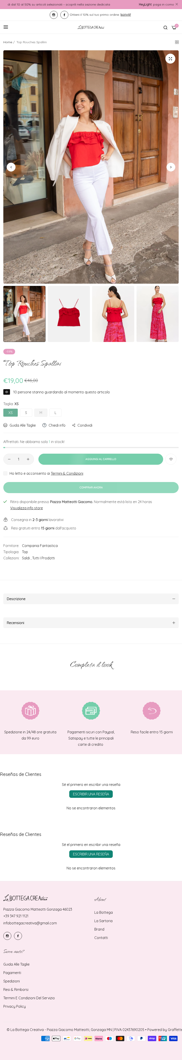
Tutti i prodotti (43, 558)
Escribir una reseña (91, 794)
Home (7, 42)
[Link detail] (54, 15)
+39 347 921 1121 (15, 916)
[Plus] (28, 459)
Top (25, 552)
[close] (177, 4)
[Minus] (9, 459)
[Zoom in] (170, 59)
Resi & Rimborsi (15, 989)
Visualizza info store (26, 508)
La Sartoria (103, 921)
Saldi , (26, 558)
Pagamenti (12, 972)
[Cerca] (165, 27)
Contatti (101, 937)
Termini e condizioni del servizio (29, 998)
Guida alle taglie (16, 964)
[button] (170, 167)
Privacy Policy (14, 1006)
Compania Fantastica (40, 545)
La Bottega (103, 912)
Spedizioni (11, 981)
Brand (99, 929)
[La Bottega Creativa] (91, 27)
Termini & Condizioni (67, 473)
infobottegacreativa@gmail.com (30, 923)
